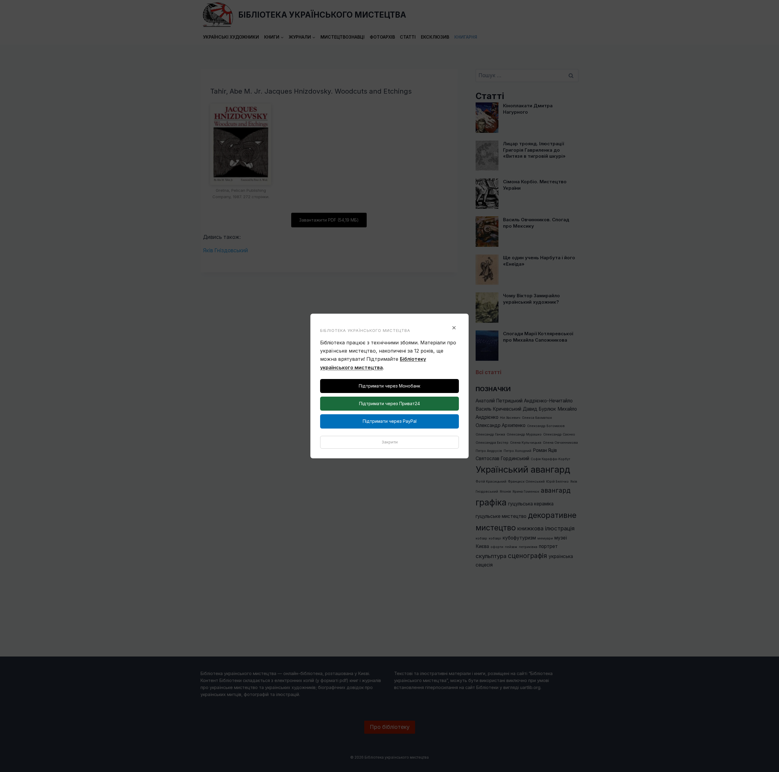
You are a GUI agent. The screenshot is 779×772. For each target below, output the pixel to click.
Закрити (390, 441)
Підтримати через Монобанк (389, 385)
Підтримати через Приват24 (389, 403)
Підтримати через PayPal (390, 421)
